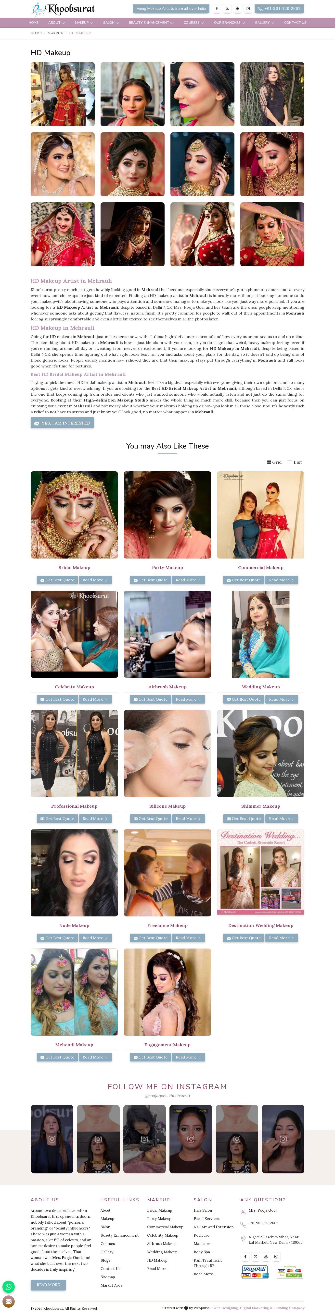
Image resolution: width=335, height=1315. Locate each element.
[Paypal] (255, 1272)
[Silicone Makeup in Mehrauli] (167, 753)
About (54, 22)
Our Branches (227, 22)
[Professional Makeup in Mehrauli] (74, 753)
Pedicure (201, 1235)
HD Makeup (157, 1260)
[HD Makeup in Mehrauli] (63, 94)
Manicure (202, 1243)
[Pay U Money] (290, 1272)
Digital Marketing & (256, 1308)
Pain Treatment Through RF (208, 1263)
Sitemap (108, 1277)
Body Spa (202, 1252)
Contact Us (295, 22)
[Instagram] (248, 8)
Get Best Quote (59, 579)
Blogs (105, 1260)
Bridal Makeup (159, 1210)
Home (34, 22)
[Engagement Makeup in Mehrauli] (167, 992)
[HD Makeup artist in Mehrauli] (133, 94)
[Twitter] (227, 8)
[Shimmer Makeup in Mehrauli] (260, 753)
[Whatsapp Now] (8, 1287)
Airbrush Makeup (162, 1243)
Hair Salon (203, 1210)
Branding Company (288, 1308)
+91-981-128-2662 (282, 8)
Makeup (82, 22)
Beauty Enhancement (149, 22)
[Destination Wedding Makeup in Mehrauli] (260, 872)
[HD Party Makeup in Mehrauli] (272, 94)
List (298, 462)
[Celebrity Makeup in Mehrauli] (74, 634)
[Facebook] (217, 8)
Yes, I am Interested (65, 423)
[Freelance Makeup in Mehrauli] (167, 872)
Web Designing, (226, 1308)
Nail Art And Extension (214, 1227)
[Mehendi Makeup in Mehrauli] (74, 992)
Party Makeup (159, 1218)
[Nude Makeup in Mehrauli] (74, 872)
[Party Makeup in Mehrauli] (167, 515)
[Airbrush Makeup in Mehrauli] (167, 634)
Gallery (262, 22)
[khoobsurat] (74, 9)
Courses (192, 22)
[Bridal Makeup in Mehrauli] (74, 515)
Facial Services (206, 1218)
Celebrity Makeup (162, 1235)
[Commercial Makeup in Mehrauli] (260, 515)
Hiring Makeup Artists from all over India (171, 8)
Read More (93, 579)
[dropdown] (63, 22)
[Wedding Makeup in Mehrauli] (260, 634)
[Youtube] (237, 8)
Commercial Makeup (165, 1227)
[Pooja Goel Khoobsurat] (52, 1139)
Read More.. (157, 1268)
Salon (109, 22)
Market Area (111, 1285)
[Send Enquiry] (8, 1301)
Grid (277, 462)
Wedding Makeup (162, 1252)
